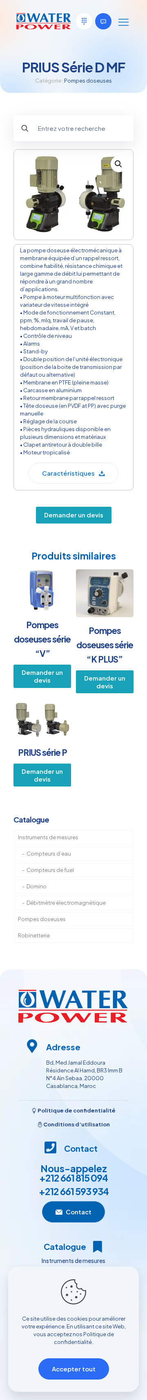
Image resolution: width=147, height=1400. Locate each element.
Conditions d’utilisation (76, 1124)
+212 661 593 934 (74, 1191)
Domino (37, 886)
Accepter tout (74, 1369)
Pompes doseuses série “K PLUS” (104, 645)
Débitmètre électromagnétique (66, 902)
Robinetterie (34, 935)
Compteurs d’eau (49, 853)
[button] (119, 164)
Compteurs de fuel (50, 870)
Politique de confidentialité (76, 1110)
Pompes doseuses (88, 80)
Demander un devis (73, 515)
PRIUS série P (42, 751)
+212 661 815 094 (73, 1178)
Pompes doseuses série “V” (42, 639)
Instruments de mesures (48, 837)
